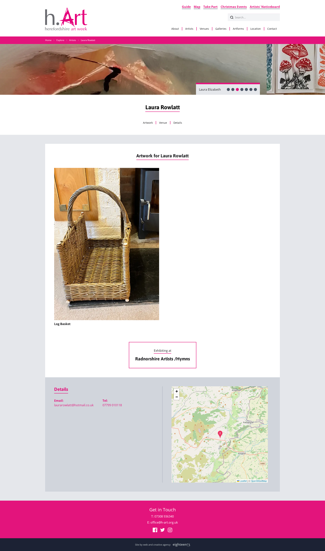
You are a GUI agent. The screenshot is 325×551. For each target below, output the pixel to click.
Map (197, 7)
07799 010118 (112, 405)
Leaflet (243, 480)
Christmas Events (234, 7)
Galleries (220, 28)
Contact (272, 28)
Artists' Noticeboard (265, 7)
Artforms (238, 28)
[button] (220, 434)
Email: (59, 401)
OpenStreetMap (259, 480)
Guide (186, 7)
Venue (163, 122)
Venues (204, 28)
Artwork (148, 122)
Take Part (210, 7)
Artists (189, 28)
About (175, 28)
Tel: (105, 401)
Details (177, 122)
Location (255, 28)
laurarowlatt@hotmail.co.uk (73, 405)
